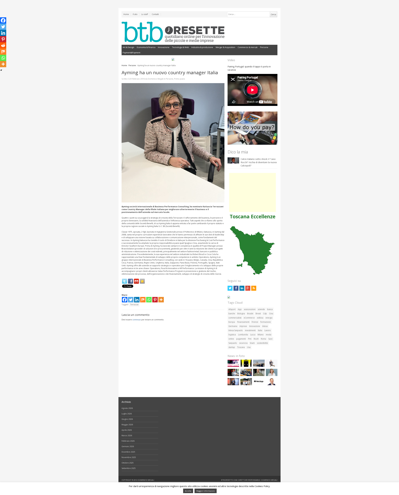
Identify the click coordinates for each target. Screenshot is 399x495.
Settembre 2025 (129, 468)
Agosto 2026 (127, 408)
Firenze (255, 322)
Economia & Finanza (146, 47)
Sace (270, 338)
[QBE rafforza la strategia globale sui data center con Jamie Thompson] (271, 384)
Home (126, 14)
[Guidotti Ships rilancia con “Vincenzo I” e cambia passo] (259, 366)
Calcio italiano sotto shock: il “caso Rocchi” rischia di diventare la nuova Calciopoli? (259, 162)
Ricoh (256, 338)
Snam (252, 343)
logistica (232, 334)
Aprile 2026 (127, 430)
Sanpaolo (232, 343)
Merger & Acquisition (225, 47)
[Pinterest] (155, 299)
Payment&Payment (131, 52)
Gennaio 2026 (128, 446)
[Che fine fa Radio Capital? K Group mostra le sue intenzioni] (271, 366)
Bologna (241, 313)
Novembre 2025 (129, 457)
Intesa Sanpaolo (235, 330)
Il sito (135, 14)
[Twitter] (124, 281)
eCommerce (249, 317)
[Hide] (1, 70)
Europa (231, 322)
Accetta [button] (188, 491)
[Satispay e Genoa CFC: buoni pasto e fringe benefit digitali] (271, 375)
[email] (136, 281)
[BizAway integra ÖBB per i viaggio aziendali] (233, 375)
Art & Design (128, 47)
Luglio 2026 (127, 413)
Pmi (249, 338)
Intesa (265, 326)
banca (270, 309)
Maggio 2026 (127, 424)
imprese (243, 326)
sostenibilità (262, 343)
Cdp (265, 313)
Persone (264, 47)
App (240, 309)
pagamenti (241, 338)
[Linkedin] (136, 299)
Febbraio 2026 (128, 441)
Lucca (252, 334)
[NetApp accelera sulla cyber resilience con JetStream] (259, 384)
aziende (261, 309)
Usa (248, 347)
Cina (271, 313)
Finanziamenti (243, 322)
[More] (161, 299)
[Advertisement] (252, 192)
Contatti (155, 14)
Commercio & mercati (247, 47)
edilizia (260, 317)
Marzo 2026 (127, 435)
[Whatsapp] (149, 299)
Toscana (241, 347)
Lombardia (243, 334)
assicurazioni (249, 309)
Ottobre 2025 (128, 462)
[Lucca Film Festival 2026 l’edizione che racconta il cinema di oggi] (233, 366)
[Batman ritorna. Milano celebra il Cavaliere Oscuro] (246, 366)
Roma (263, 338)
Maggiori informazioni (205, 491)
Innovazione (163, 47)
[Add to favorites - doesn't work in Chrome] (142, 281)
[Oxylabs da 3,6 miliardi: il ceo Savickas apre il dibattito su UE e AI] (259, 375)
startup (231, 347)
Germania (232, 326)
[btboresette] (173, 40)
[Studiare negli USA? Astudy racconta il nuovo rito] (246, 375)
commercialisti (234, 317)
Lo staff (144, 14)
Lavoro (267, 330)
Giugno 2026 (127, 419)
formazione (265, 322)
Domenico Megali (155, 79)
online (231, 338)
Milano (261, 334)
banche (231, 313)
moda (268, 334)
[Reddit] (3, 45)
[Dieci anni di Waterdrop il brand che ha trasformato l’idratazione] (246, 384)
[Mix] (143, 299)
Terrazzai (134, 304)
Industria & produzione (202, 47)
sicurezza (243, 343)
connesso (136, 319)
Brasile (250, 313)
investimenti (250, 330)
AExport (232, 309)
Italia (260, 330)
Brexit (258, 313)
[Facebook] (130, 281)
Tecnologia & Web (180, 47)
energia (269, 317)
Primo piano (179, 79)
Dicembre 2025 (128, 452)
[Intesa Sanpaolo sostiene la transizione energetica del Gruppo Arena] (233, 384)
